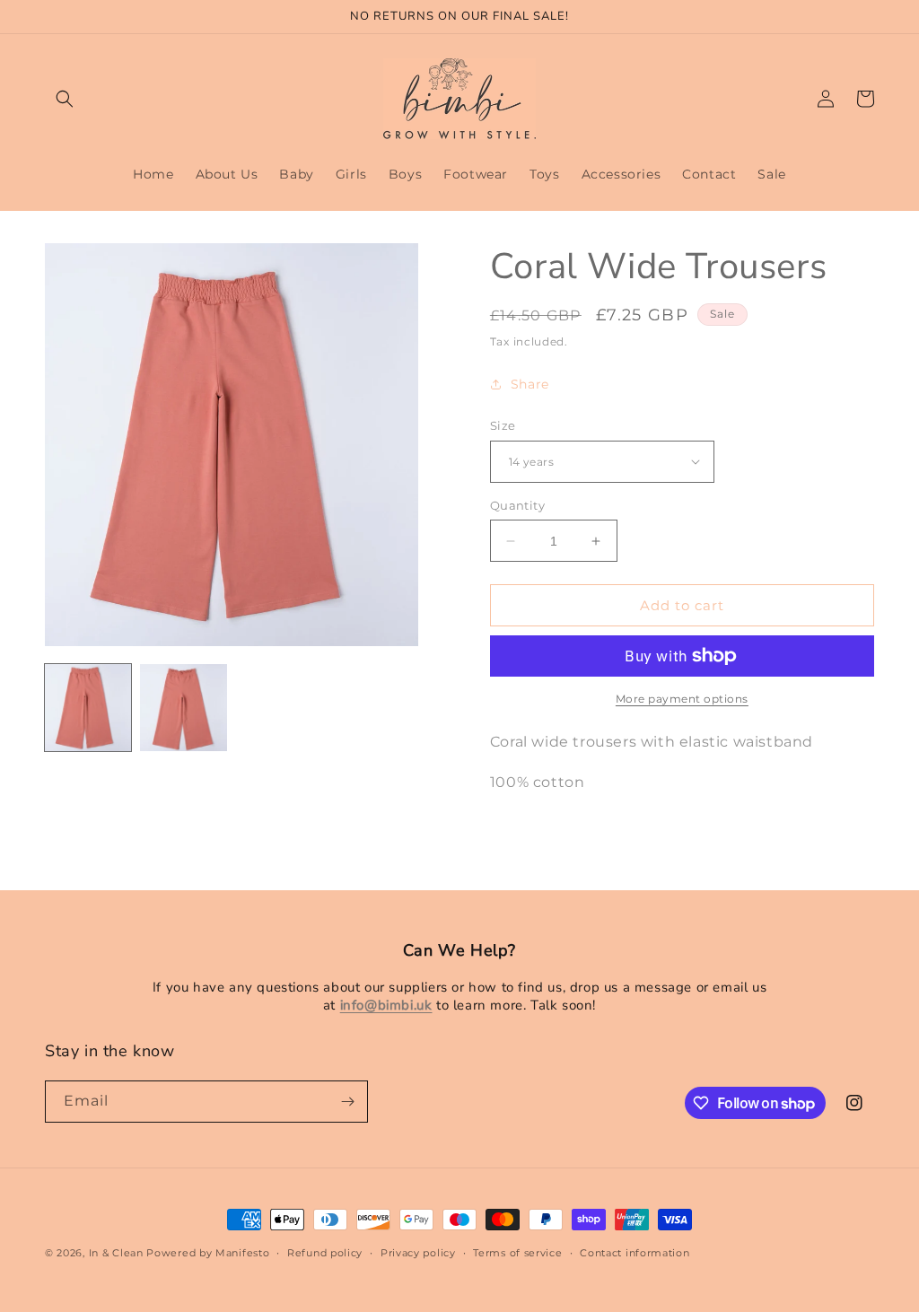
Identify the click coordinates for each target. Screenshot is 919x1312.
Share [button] (530, 384)
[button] (64, 98)
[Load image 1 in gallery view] (88, 707)
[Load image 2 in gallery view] (183, 707)
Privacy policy (418, 1252)
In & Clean (118, 1252)
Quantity (517, 505)
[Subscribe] (347, 1101)
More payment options (682, 698)
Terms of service (517, 1252)
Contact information (634, 1252)
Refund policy (325, 1252)
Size (503, 425)
